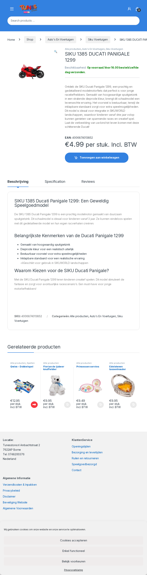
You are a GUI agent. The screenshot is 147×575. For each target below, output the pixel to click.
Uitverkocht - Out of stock (30, 404)
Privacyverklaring (73, 570)
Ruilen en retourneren (85, 458)
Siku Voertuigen (98, 39)
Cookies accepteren (73, 540)
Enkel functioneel (73, 551)
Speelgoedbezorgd (84, 464)
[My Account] (129, 8)
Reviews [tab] (88, 182)
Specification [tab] (55, 182)
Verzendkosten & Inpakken (20, 484)
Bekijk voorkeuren (73, 561)
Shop (30, 39)
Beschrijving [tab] (18, 182)
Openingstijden (81, 446)
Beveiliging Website (15, 502)
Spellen (31, 363)
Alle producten (73, 49)
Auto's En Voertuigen (61, 39)
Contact (76, 470)
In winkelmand (63, 405)
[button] (55, 51)
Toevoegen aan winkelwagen (99, 157)
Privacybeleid (11, 490)
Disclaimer (9, 496)
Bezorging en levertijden (87, 452)
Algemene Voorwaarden (18, 508)
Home (11, 39)
